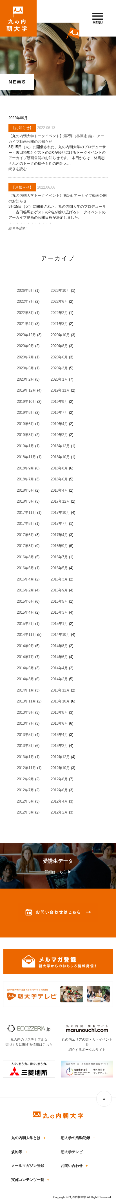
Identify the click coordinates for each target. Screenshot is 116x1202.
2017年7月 (59, 523)
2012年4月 (59, 801)
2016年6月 (25, 568)
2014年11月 (26, 634)
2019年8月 (25, 412)
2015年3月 (59, 612)
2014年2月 (59, 679)
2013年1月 (25, 757)
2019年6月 (25, 424)
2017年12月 (60, 501)
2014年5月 (25, 668)
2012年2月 (59, 812)
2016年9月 (59, 546)
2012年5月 (25, 801)
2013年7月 (25, 723)
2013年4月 (59, 735)
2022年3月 (25, 313)
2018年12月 (60, 446)
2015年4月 (25, 612)
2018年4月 (59, 490)
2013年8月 (59, 712)
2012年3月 (25, 812)
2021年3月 (59, 324)
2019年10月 (26, 401)
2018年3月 (25, 501)
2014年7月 (25, 657)
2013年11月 (26, 701)
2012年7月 (25, 790)
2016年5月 (59, 568)
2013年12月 (60, 690)
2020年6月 (59, 357)
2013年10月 (60, 701)
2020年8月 (59, 346)
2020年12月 (26, 335)
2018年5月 (25, 490)
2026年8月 (25, 290)
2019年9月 (59, 401)
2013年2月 (59, 746)
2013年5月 (25, 735)
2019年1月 (25, 446)
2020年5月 (25, 368)
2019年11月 (60, 390)
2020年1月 (59, 379)
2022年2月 (59, 313)
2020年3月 (59, 368)
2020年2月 (25, 379)
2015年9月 (59, 590)
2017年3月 (25, 546)
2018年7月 (25, 479)
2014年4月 (59, 668)
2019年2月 (59, 435)
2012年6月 (59, 790)
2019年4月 (59, 424)
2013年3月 (25, 746)
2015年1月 (59, 624)
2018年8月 (59, 468)
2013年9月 (25, 712)
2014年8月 (59, 646)
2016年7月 (59, 557)
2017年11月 (26, 512)
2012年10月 (60, 768)
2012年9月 (25, 779)
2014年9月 (25, 646)
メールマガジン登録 (27, 1165)
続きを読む (17, 169)
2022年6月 (59, 301)
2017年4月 (59, 535)
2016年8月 (25, 557)
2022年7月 (25, 301)
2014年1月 (25, 690)
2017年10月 (60, 512)
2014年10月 (60, 634)
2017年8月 (25, 523)
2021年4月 (25, 324)
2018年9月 (25, 468)
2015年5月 (59, 601)
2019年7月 (59, 412)
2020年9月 (25, 346)
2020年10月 (60, 335)
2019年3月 (25, 435)
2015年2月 (25, 624)
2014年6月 (59, 657)
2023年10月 (60, 290)
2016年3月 (59, 579)
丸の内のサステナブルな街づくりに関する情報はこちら (29, 1042)
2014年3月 (25, 679)
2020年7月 (25, 357)
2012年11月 (26, 768)
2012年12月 (60, 757)
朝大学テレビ (72, 1152)
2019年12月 (26, 390)
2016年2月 (25, 590)
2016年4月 (25, 579)
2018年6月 (59, 479)
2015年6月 (25, 601)
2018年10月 (60, 457)
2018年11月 (26, 457)
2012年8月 (59, 779)
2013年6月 (59, 723)
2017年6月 (25, 535)
